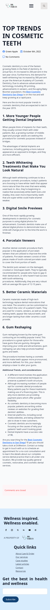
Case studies (22, 560)
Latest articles (22, 564)
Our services (22, 557)
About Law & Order (25, 553)
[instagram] (12, 530)
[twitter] (18, 530)
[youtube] (29, 530)
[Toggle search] (44, 6)
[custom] (35, 530)
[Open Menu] (31, 6)
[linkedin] (24, 530)
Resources (21, 571)
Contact (19, 567)
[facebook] (6, 530)
